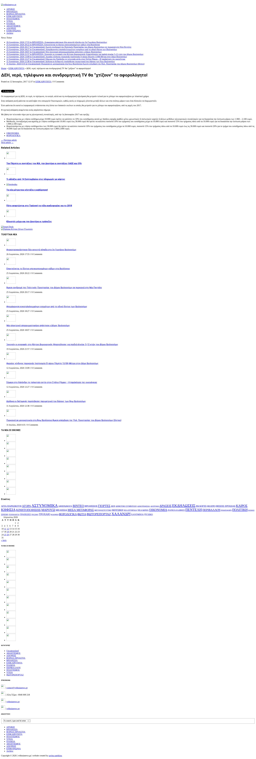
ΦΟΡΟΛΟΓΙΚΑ (13, 135)
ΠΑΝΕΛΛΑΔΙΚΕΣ (176, 510)
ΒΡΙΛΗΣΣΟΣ (91, 506)
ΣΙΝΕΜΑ (4, 514)
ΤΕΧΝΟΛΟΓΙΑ (14, 515)
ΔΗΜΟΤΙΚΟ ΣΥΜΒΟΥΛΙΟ (126, 506)
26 (8, 535)
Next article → (7, 142)
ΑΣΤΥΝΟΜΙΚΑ (44, 505)
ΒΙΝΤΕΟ (78, 506)
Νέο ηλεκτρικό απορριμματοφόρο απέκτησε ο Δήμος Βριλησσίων (38, 325)
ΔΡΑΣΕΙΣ (165, 506)
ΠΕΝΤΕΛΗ (193, 510)
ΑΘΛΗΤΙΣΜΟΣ (13, 26)
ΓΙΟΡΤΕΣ (104, 506)
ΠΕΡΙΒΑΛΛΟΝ (211, 509)
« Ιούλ (4, 540)
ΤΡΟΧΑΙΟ (44, 514)
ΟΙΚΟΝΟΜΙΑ (12, 133)
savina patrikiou (55, 755)
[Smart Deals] (7, 227)
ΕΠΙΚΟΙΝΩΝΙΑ (13, 31)
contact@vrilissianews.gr (17, 688)
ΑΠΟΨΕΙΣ (11, 28)
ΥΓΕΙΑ (9, 21)
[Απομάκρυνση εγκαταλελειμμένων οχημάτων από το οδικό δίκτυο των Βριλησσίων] (11, 302)
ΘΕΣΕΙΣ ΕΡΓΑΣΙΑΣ (225, 506)
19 (8, 532)
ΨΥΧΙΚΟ (148, 514)
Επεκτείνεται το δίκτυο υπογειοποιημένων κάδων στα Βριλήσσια (38, 268)
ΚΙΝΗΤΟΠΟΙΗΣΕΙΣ (28, 510)
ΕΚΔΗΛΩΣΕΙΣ (183, 506)
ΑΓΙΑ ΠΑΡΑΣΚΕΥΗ (11, 506)
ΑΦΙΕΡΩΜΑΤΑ (65, 506)
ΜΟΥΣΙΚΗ (117, 510)
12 (8, 529)
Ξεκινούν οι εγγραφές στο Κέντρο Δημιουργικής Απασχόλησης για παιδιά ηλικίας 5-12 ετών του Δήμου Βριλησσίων (62, 344)
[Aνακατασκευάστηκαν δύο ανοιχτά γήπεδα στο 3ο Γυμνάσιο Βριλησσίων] (11, 245)
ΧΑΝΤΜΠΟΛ (137, 514)
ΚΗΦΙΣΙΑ (8, 510)
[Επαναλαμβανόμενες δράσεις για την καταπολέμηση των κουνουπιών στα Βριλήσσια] (11, 632)
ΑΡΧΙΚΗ (10, 9)
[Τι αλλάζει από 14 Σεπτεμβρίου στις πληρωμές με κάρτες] (11, 174)
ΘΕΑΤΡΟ (211, 506)
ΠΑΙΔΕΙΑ (10, 23)
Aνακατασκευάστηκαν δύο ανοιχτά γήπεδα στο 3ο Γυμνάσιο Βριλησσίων (41, 249)
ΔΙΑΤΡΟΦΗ (155, 506)
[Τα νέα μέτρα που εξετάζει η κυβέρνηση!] (11, 184)
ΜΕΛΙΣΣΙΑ (61, 510)
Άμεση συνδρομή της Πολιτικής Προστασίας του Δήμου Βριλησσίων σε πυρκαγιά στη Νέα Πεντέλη (54, 287)
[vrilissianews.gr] (128, 4)
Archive (9, 33)
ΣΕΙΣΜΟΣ (251, 510)
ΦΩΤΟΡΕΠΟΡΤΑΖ (99, 514)
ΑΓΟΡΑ (26, 506)
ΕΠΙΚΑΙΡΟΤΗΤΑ (14, 16)
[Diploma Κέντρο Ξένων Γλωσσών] (17, 229)
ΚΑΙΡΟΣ (241, 506)
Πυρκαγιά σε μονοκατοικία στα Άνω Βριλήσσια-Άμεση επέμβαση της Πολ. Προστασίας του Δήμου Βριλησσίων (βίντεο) (63, 420)
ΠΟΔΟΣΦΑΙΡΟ (226, 510)
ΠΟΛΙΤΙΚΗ (240, 510)
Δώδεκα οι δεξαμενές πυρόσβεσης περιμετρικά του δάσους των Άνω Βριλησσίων (46, 401)
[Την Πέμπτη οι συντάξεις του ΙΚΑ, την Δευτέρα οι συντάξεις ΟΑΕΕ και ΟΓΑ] (11, 158)
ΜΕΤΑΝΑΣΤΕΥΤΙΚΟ (102, 510)
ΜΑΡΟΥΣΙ (48, 510)
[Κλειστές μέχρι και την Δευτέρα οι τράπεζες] (11, 216)
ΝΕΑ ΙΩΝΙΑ (143, 510)
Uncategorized (12, 651)
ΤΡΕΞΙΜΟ (34, 515)
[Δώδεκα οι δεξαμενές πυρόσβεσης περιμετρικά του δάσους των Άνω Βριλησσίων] (11, 397)
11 (5, 529)
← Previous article (9, 140)
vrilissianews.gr (13, 702)
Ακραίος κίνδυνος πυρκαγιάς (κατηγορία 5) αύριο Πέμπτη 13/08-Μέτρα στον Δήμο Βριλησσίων (52, 363)
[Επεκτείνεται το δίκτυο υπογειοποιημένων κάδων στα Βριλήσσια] (11, 264)
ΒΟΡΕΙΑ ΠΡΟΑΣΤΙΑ (15, 14)
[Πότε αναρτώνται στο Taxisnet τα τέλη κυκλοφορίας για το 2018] (11, 200)
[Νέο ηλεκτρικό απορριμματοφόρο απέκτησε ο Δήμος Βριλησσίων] (11, 321)
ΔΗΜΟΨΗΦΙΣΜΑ (143, 506)
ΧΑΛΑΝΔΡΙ (121, 514)
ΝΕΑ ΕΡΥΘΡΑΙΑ (130, 510)
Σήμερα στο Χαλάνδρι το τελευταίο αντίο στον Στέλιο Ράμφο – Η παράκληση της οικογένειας (51, 382)
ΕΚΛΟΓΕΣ (201, 506)
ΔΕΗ (113, 506)
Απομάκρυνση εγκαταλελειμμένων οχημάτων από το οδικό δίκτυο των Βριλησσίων (46, 306)
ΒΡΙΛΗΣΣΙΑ (12, 11)
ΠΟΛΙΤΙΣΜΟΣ (13, 19)
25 (5, 535)
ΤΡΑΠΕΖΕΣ (25, 514)
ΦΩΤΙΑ (81, 514)
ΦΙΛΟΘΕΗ (54, 515)
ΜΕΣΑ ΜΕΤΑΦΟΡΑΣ (81, 510)
